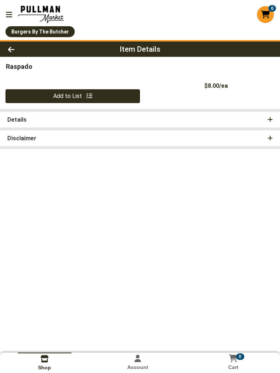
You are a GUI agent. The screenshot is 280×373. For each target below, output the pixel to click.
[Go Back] (39, 49)
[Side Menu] (9, 14)
